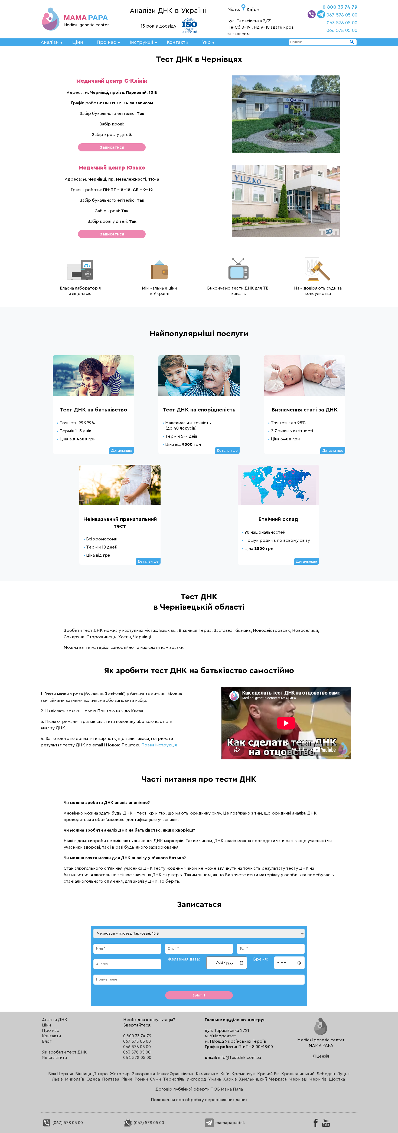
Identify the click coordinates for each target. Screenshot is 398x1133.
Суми (155, 1079)
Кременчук (243, 1074)
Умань (214, 1079)
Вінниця (83, 1074)
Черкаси (278, 1079)
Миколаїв (74, 1079)
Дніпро (100, 1074)
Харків (230, 1079)
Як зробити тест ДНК (64, 1052)
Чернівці (298, 1079)
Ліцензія (321, 1056)
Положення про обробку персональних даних (199, 1100)
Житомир (120, 1074)
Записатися (112, 147)
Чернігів (318, 1079)
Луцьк (343, 1074)
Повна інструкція (159, 745)
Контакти (177, 42)
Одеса (93, 1079)
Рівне (126, 1079)
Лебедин (326, 1074)
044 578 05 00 (137, 1058)
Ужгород (196, 1079)
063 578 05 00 (342, 22)
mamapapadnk (229, 1123)
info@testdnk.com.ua (239, 1057)
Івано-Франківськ (175, 1074)
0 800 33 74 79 (339, 7)
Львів (57, 1079)
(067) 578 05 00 (67, 1123)
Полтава (110, 1079)
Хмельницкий (253, 1079)
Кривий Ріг (268, 1074)
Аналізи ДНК (54, 1020)
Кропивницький (297, 1074)
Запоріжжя (143, 1074)
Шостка (337, 1079)
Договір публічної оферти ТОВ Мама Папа (199, 1089)
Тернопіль (173, 1079)
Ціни (77, 42)
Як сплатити (54, 1057)
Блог (46, 1041)
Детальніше (121, 450)
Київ (224, 1074)
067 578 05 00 (342, 14)
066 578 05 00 (342, 30)
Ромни (141, 1079)
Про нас (50, 1030)
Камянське (207, 1074)
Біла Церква (60, 1074)
